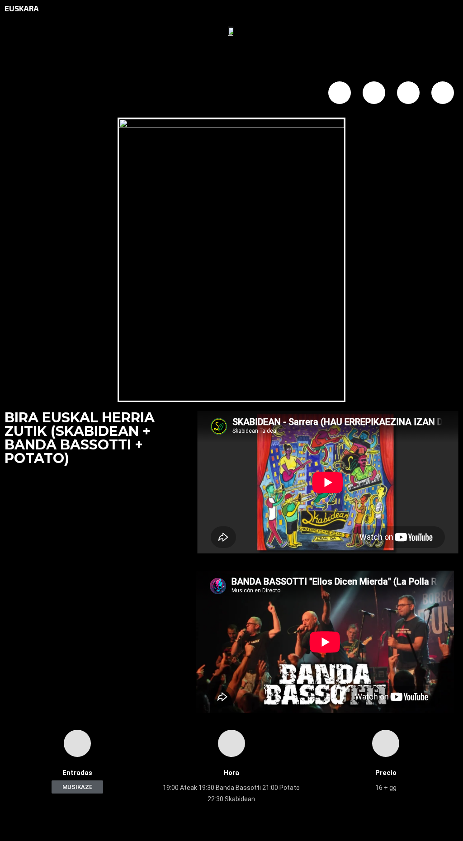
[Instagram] (408, 92)
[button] (77, 787)
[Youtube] (442, 92)
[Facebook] (339, 92)
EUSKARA (22, 8)
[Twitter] (374, 92)
